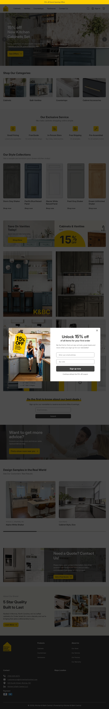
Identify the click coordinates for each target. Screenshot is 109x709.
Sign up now (75, 369)
